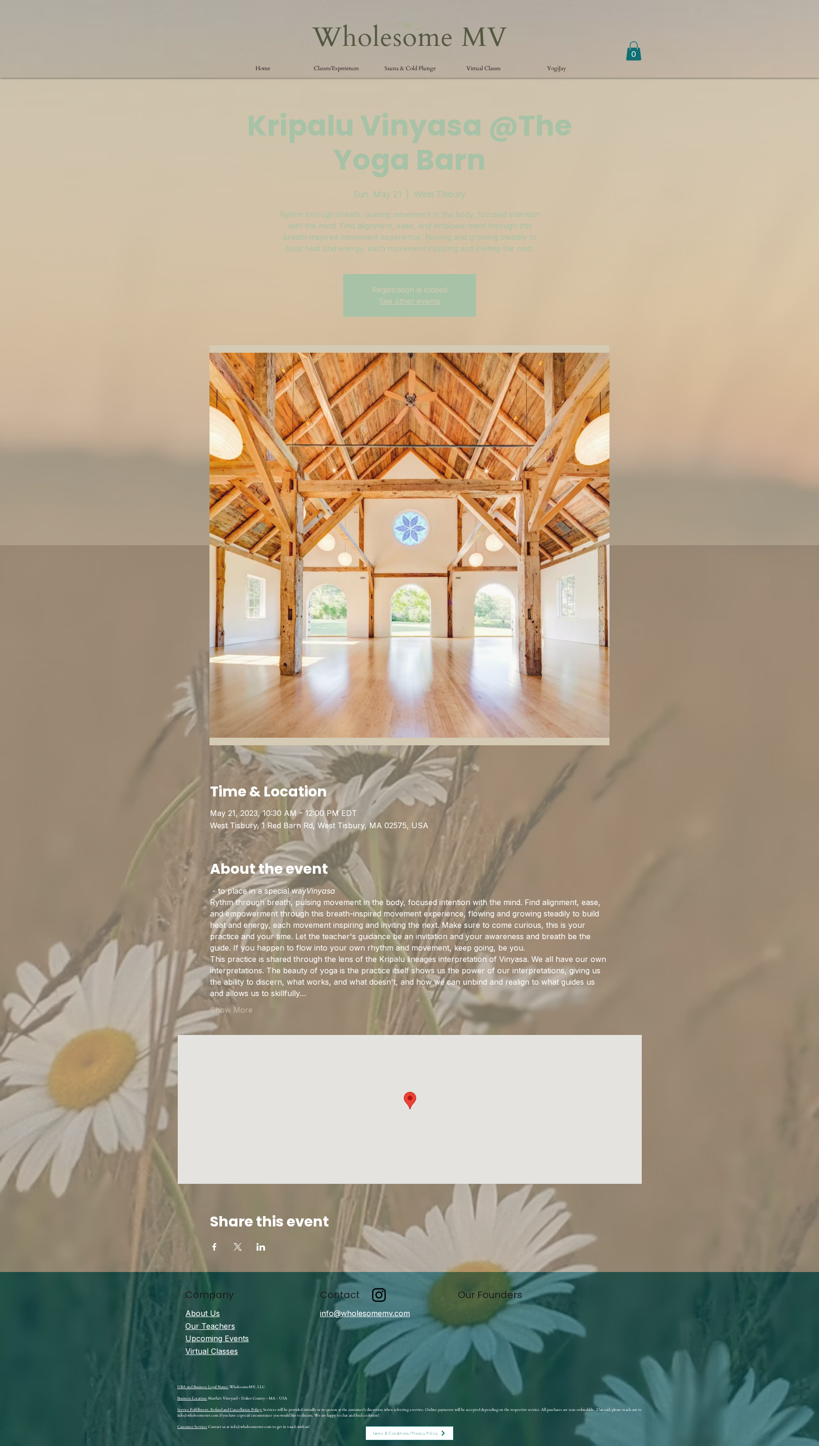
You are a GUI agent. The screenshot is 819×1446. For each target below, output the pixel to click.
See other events (409, 301)
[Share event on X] (237, 1247)
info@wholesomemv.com (197, 1415)
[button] (336, 68)
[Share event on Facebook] (214, 1247)
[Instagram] (379, 1295)
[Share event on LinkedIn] (260, 1247)
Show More (231, 1010)
